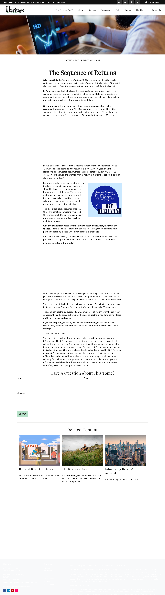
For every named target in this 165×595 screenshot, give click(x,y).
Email (86, 378)
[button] (64, 10)
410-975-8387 (60, 2)
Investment (47, 571)
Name (20, 378)
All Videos (46, 581)
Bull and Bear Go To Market (37, 469)
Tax (44, 573)
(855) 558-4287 (16, 570)
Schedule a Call (153, 2)
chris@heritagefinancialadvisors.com (16, 587)
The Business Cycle (75, 469)
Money (45, 576)
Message (21, 393)
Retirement (47, 568)
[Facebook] (131, 2)
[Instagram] (16, 590)
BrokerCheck (121, 565)
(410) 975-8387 (13, 568)
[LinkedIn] (119, 2)
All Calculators (48, 584)
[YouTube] (125, 2)
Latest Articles (48, 579)
